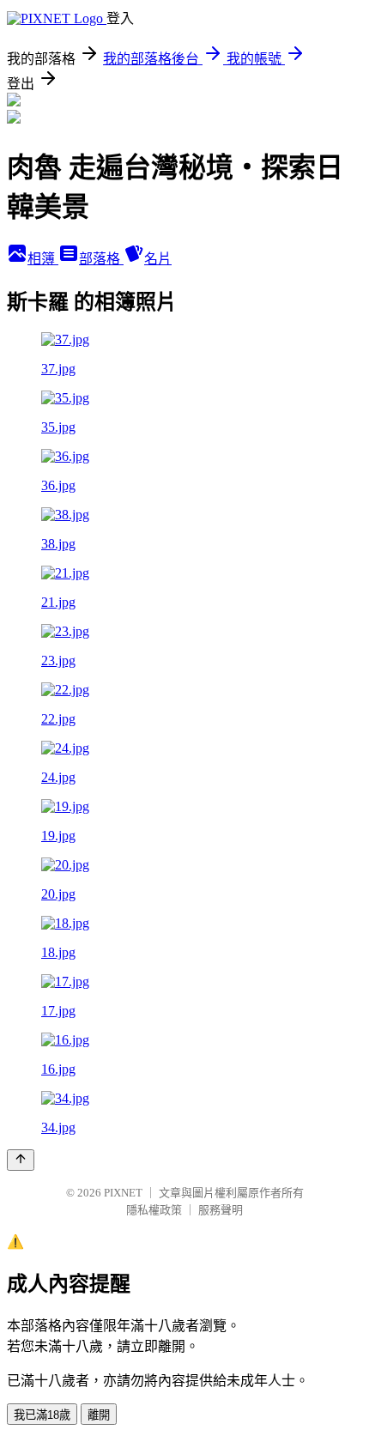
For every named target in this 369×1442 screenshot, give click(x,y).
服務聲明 (220, 1209)
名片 (158, 258)
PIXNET (123, 1192)
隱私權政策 (154, 1209)
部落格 (101, 258)
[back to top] (20, 1160)
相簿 (42, 258)
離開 (99, 1415)
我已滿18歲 (42, 1415)
